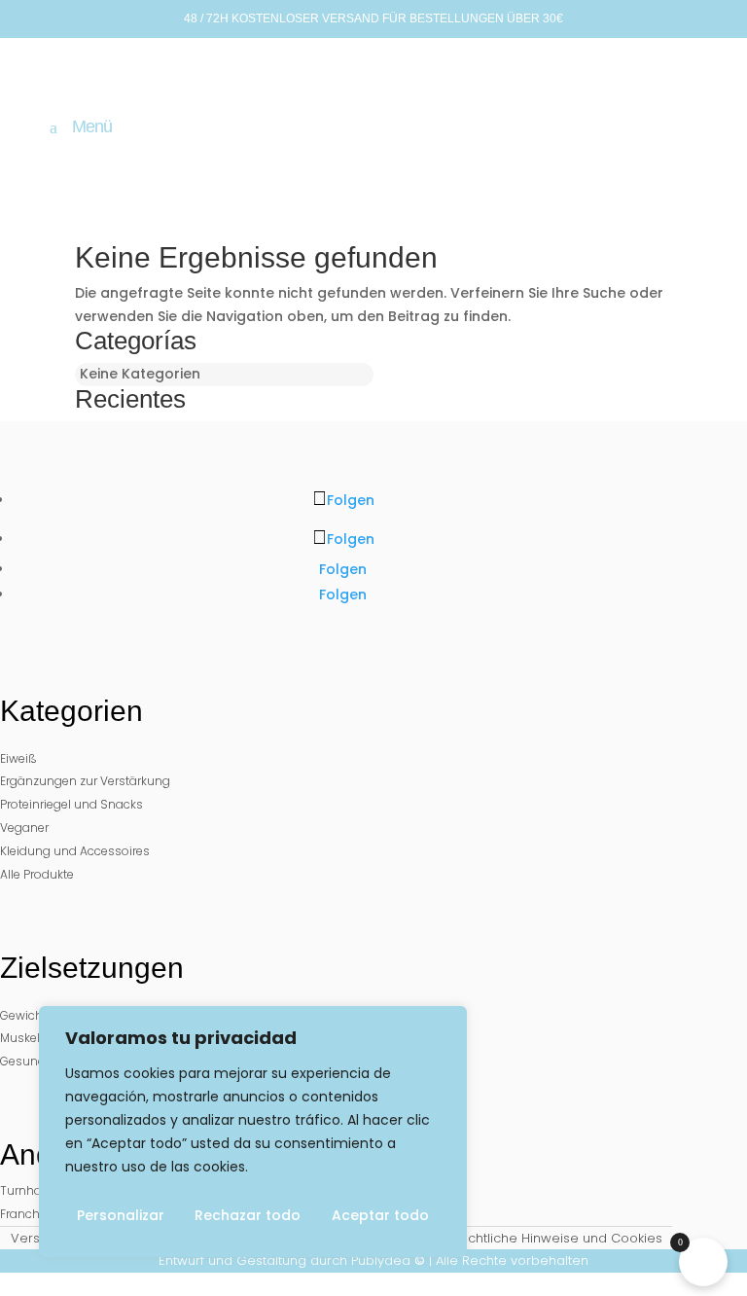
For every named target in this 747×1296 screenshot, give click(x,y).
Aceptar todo (380, 1215)
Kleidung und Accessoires (75, 851)
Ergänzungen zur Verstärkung (85, 781)
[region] (253, 1131)
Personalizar (120, 1215)
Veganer (24, 827)
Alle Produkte (37, 874)
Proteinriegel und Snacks (71, 804)
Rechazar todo (248, 1215)
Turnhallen (31, 1190)
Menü (92, 127)
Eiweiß (18, 758)
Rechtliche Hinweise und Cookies (556, 1238)
